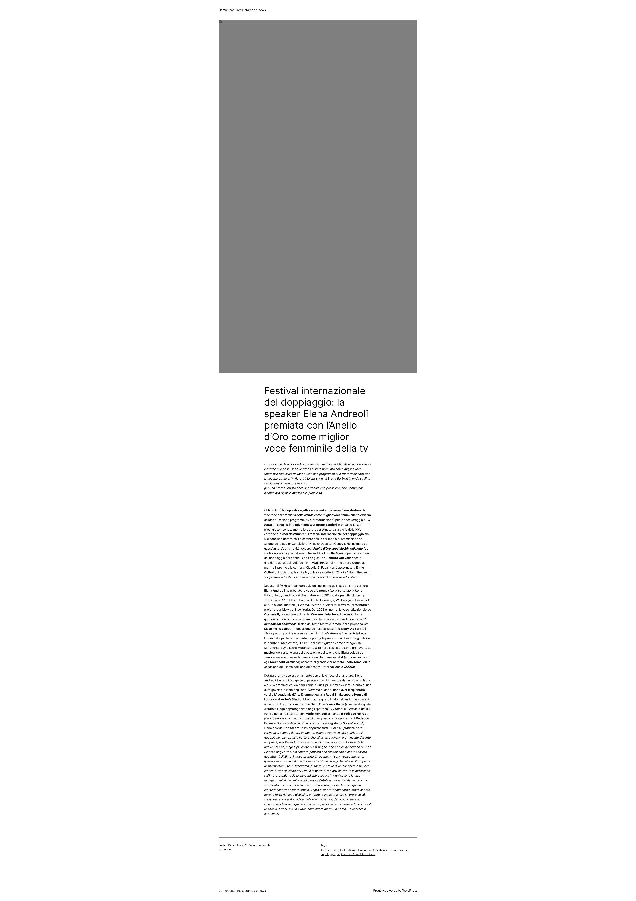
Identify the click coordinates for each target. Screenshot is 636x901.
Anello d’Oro (347, 850)
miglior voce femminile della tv (356, 854)
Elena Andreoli (365, 850)
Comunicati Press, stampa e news (242, 10)
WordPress (409, 890)
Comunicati (263, 845)
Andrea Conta (329, 850)
